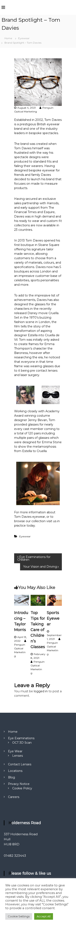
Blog (11, 777)
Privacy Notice (19, 784)
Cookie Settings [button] (19, 916)
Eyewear (24, 38)
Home (13, 732)
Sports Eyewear (53, 618)
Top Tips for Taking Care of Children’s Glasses (38, 629)
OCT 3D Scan (22, 743)
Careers (13, 797)
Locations (15, 771)
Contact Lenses (19, 764)
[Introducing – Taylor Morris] (21, 600)
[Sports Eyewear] (54, 600)
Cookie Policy (22, 788)
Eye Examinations (21, 738)
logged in (41, 691)
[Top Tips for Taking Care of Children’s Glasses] (38, 600)
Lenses (17, 756)
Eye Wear (15, 751)
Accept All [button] (43, 916)
